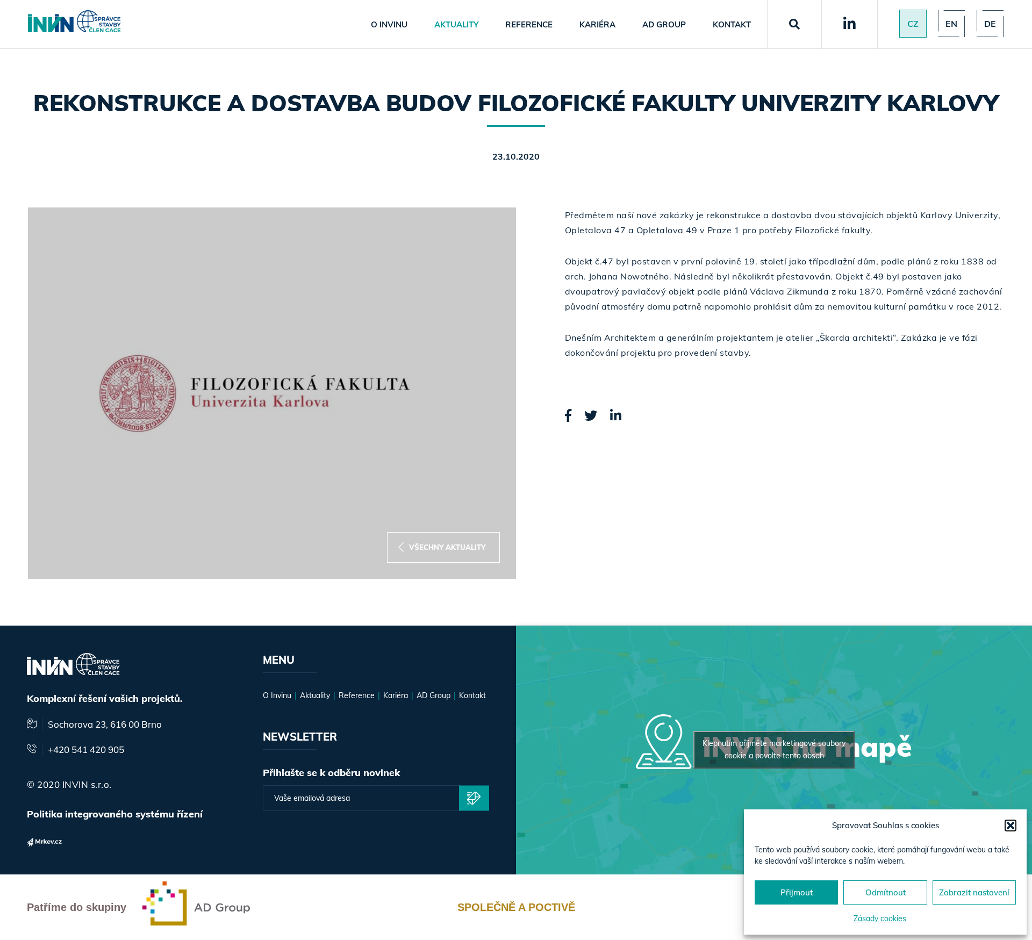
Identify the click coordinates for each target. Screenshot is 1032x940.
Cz (913, 23)
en (951, 23)
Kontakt (732, 24)
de (990, 23)
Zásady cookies (880, 918)
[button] (1010, 825)
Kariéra (597, 24)
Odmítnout (885, 892)
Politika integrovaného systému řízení (115, 814)
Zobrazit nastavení (974, 892)
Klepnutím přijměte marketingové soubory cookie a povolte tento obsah (774, 749)
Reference (529, 24)
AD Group (664, 24)
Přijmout (796, 892)
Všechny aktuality (447, 547)
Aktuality (456, 24)
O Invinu (389, 24)
